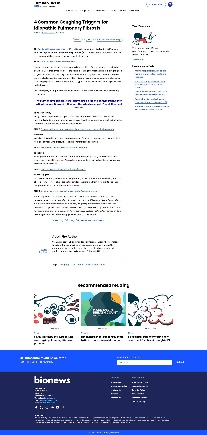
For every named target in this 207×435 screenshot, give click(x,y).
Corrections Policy (140, 386)
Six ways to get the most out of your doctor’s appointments (69, 191)
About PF (70, 10)
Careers (114, 394)
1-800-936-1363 (48, 403)
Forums (122, 10)
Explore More (138, 377)
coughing (64, 264)
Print (89, 40)
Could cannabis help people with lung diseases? (63, 169)
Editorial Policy (138, 390)
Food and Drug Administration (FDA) (55, 49)
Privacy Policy (138, 394)
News (113, 10)
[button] (156, 4)
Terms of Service (139, 397)
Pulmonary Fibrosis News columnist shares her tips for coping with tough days (77, 129)
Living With (84, 10)
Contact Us (115, 397)
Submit (180, 362)
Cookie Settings (139, 401)
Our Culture (115, 382)
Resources (134, 10)
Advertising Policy (140, 382)
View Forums (138, 59)
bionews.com (49, 398)
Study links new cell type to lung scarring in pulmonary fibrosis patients (150, 84)
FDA (73, 264)
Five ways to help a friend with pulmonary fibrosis (63, 147)
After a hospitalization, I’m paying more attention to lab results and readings (150, 73)
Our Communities (118, 386)
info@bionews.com (49, 400)
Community (100, 10)
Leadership (115, 390)
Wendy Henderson (48, 32)
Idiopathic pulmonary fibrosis (92, 264)
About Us (114, 377)
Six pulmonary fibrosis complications (58, 61)
